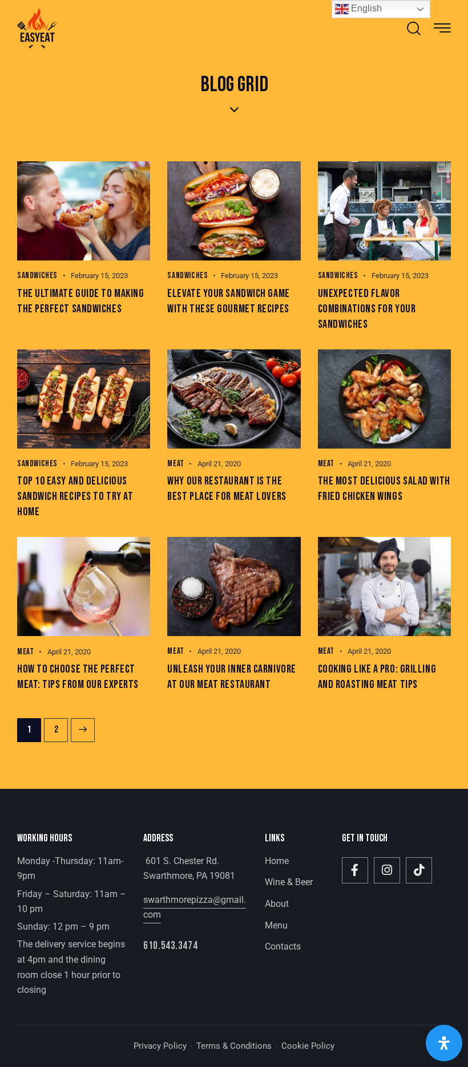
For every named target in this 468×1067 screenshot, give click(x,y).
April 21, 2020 (219, 463)
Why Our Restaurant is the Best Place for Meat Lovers (226, 488)
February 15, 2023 (99, 275)
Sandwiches (37, 275)
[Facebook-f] (355, 870)
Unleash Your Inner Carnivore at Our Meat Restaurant (231, 676)
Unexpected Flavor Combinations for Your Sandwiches (367, 309)
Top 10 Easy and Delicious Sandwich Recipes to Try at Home (75, 496)
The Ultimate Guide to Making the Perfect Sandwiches (80, 301)
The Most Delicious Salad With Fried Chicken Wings (384, 488)
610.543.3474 (170, 945)
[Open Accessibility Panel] (444, 1043)
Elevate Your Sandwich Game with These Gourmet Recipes (228, 301)
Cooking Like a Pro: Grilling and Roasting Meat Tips (377, 676)
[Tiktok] (419, 870)
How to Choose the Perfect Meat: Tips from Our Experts (78, 676)
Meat (175, 463)
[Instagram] (387, 870)
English (365, 8)
